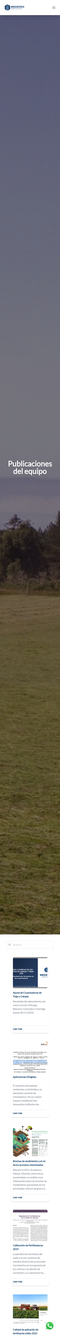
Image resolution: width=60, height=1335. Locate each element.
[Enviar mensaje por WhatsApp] (49, 1325)
